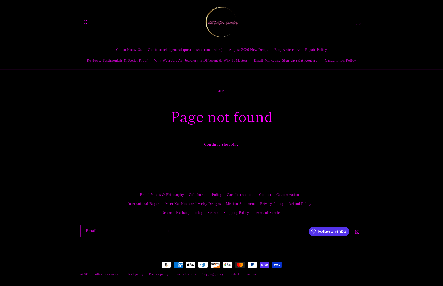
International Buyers (144, 204)
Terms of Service (267, 213)
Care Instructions (240, 195)
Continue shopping (221, 144)
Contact (265, 195)
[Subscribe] (167, 231)
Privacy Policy (272, 204)
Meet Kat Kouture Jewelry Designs (193, 204)
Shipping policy (213, 274)
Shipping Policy (236, 213)
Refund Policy (300, 204)
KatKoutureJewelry (105, 274)
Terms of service (185, 274)
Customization (287, 195)
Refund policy (134, 274)
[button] (86, 22)
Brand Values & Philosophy (162, 195)
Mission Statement (240, 204)
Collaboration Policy (205, 195)
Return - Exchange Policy (182, 213)
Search (213, 213)
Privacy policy (159, 274)
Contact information (242, 274)
